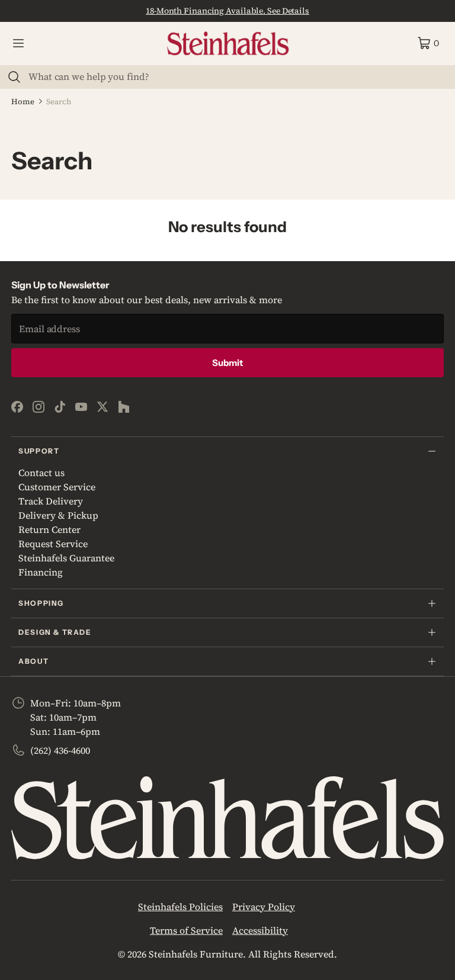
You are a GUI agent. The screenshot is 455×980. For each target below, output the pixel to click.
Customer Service (56, 486)
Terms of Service (186, 930)
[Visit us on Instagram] (38, 406)
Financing (40, 572)
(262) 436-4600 (60, 750)
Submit (227, 362)
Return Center (49, 529)
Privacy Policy (263, 906)
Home (22, 102)
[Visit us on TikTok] (60, 406)
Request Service (53, 543)
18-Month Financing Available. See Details (227, 11)
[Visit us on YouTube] (81, 406)
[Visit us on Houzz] (124, 406)
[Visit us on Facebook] (17, 406)
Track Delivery (50, 500)
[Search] (14, 77)
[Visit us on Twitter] (102, 406)
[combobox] (234, 76)
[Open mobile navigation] (18, 43)
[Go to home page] (227, 43)
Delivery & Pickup (58, 515)
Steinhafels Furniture (196, 953)
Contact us (41, 472)
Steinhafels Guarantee (66, 557)
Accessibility (260, 930)
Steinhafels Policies (180, 906)
